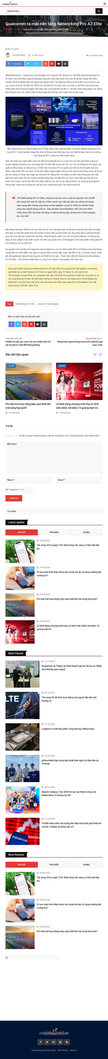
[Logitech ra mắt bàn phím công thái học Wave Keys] (22, 737)
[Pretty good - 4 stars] (14, 435)
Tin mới (18, 29)
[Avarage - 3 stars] (11, 435)
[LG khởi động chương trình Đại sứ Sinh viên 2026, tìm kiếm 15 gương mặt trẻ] (20, 632)
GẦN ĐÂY (22, 532)
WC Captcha (11, 489)
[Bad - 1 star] (5, 435)
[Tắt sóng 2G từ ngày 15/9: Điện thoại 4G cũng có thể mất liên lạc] (20, 551)
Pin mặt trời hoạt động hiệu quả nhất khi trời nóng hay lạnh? (67, 599)
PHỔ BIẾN (54, 532)
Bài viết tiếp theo (93, 338)
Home (10, 29)
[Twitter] (18, 324)
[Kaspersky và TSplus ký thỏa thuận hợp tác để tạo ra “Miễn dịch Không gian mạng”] (22, 674)
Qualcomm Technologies (48, 304)
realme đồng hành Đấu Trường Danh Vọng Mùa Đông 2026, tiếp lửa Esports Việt (77, 408)
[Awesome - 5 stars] (16, 435)
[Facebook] (12, 324)
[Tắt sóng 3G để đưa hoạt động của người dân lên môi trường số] (22, 705)
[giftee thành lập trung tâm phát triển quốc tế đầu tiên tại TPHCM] (22, 768)
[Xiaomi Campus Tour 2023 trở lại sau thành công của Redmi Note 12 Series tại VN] (22, 800)
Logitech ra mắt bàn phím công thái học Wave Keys (68, 729)
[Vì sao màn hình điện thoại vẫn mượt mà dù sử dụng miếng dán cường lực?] (20, 578)
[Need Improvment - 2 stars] (8, 435)
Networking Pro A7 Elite (25, 304)
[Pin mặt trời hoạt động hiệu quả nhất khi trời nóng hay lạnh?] (20, 605)
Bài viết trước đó (14, 338)
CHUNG (86, 532)
